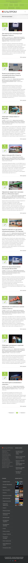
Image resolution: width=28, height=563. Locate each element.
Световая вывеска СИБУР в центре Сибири (19, 452)
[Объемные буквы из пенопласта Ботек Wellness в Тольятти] (21, 496)
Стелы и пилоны (21, 122)
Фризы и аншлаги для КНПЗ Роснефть (20, 457)
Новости (18, 38)
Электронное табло (7, 547)
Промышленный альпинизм (10, 39)
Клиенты (5, 492)
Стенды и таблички (7, 534)
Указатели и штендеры (5, 537)
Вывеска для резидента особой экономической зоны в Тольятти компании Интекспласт (11, 75)
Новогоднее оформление (5, 504)
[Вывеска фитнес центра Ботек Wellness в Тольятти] (17, 504)
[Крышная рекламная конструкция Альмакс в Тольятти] (21, 500)
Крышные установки (6, 271)
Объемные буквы (20, 196)
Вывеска (15, 37)
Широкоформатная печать (7, 544)
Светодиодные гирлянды (6, 525)
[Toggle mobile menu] (25, 11)
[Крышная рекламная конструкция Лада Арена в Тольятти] (17, 500)
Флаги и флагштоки (7, 540)
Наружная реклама (13, 38)
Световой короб (8, 312)
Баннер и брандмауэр (7, 484)
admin (4, 37)
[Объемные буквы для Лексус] (17, 483)
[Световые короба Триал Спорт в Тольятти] (17, 487)
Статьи (7, 40)
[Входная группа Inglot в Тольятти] (21, 491)
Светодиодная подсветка (10, 122)
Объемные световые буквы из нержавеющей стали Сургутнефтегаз (20, 462)
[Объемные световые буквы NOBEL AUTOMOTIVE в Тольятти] (21, 487)
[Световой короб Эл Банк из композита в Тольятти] (21, 504)
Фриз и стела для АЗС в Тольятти (11, 155)
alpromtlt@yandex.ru (14, 2)
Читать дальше (23, 57)
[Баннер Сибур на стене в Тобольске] (17, 491)
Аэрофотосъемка (6, 481)
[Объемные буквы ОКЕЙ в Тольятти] (17, 496)
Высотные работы (20, 37)
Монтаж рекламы (5, 38)
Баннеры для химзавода (18, 472)
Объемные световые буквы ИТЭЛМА (20, 468)
